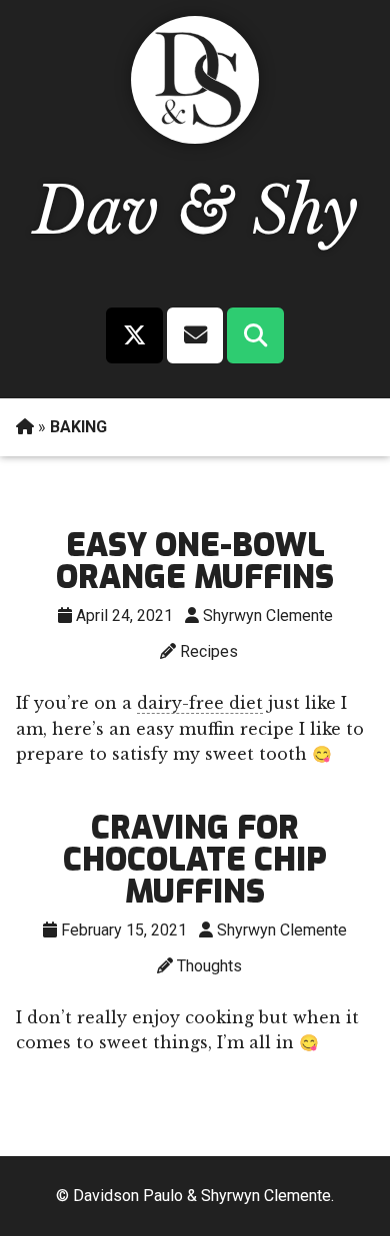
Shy (305, 211)
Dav (96, 211)
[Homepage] (190, 138)
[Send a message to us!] (194, 335)
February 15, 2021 (124, 930)
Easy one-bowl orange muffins (195, 561)
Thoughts (209, 965)
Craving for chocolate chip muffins (195, 860)
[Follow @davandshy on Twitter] (134, 335)
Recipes (209, 651)
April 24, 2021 (124, 615)
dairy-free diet (200, 703)
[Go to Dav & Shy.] (25, 426)
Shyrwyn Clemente (268, 615)
